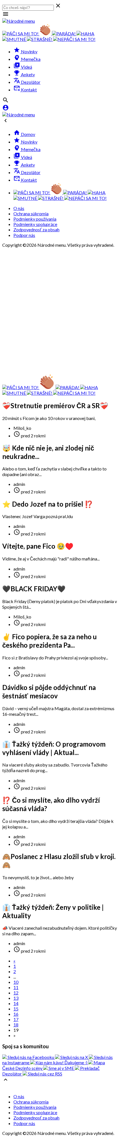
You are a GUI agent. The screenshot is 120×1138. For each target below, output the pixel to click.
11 (15, 987)
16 (15, 1014)
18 (15, 1024)
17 (15, 1019)
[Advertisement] (60, 310)
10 (15, 982)
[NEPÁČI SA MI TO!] (74, 39)
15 (15, 1008)
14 (15, 1003)
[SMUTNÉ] (14, 39)
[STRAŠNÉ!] (40, 39)
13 (15, 998)
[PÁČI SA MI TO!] (20, 33)
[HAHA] (85, 33)
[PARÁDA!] (64, 33)
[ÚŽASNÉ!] (45, 33)
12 (15, 992)
